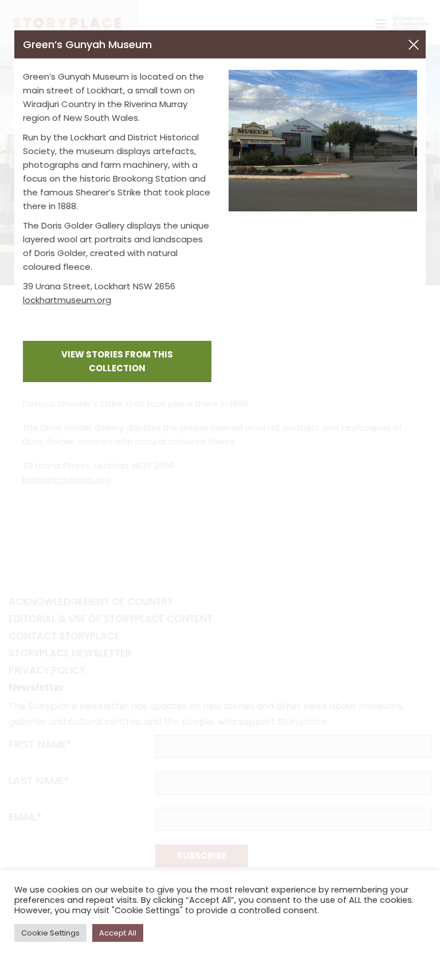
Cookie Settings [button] (50, 932)
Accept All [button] (117, 932)
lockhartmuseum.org (67, 300)
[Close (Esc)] (414, 44)
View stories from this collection (117, 361)
